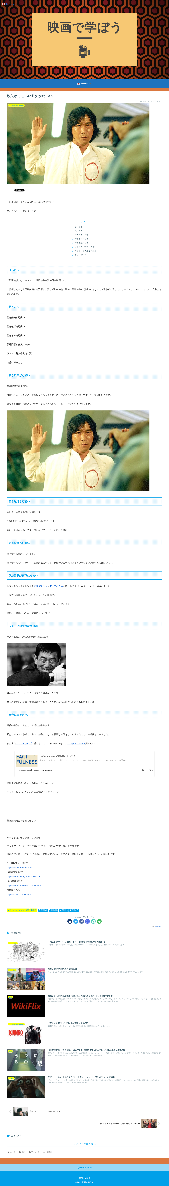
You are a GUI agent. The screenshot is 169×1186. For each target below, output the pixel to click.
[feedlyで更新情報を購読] (99, 921)
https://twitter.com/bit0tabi (19, 867)
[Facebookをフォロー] (81, 921)
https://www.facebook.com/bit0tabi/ (24, 885)
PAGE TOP (85, 1167)
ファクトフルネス (76, 743)
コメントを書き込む (84, 1143)
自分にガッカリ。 (82, 255)
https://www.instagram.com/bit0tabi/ (24, 876)
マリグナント (40, 586)
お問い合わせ (84, 1178)
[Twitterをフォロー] (75, 921)
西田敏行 (75, 910)
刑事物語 (44, 910)
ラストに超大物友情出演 (85, 251)
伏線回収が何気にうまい (85, 247)
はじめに (79, 227)
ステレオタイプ (24, 743)
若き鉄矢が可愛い (82, 235)
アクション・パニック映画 (19, 910)
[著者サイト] (69, 921)
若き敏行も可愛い (82, 239)
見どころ (79, 231)
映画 (34, 910)
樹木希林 (54, 910)
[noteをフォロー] (93, 921)
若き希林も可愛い (82, 243)
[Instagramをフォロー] (87, 921)
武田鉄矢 (65, 910)
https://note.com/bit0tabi (19, 894)
